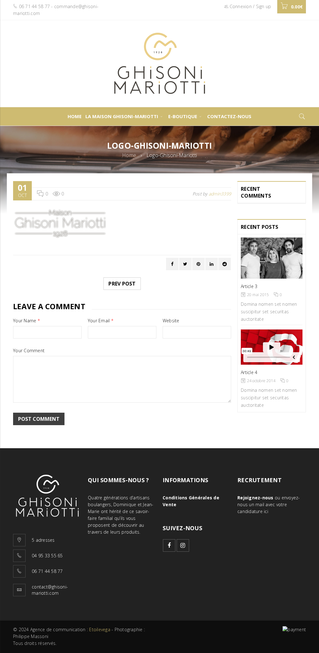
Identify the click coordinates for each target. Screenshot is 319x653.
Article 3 (249, 286)
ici (266, 511)
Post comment (39, 418)
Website (171, 321)
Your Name (26, 321)
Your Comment (29, 350)
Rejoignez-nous (255, 498)
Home (129, 155)
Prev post (122, 283)
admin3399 (220, 194)
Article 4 (249, 372)
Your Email (100, 321)
